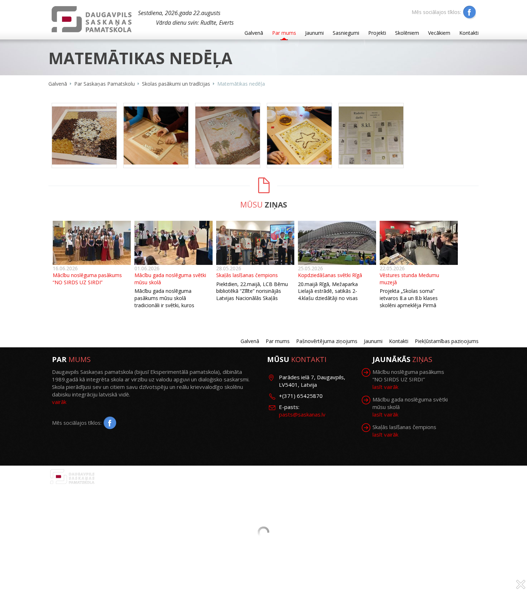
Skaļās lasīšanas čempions (247, 275)
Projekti (377, 32)
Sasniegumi (346, 32)
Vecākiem (439, 32)
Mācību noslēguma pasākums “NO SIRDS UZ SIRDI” (87, 279)
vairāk (59, 401)
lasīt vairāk (385, 386)
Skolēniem (407, 32)
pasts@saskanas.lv (302, 414)
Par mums (284, 32)
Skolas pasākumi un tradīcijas (176, 83)
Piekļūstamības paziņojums (447, 341)
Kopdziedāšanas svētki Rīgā (330, 275)
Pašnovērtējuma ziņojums (326, 341)
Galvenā (253, 32)
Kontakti (469, 32)
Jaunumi (314, 32)
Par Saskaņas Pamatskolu (104, 83)
